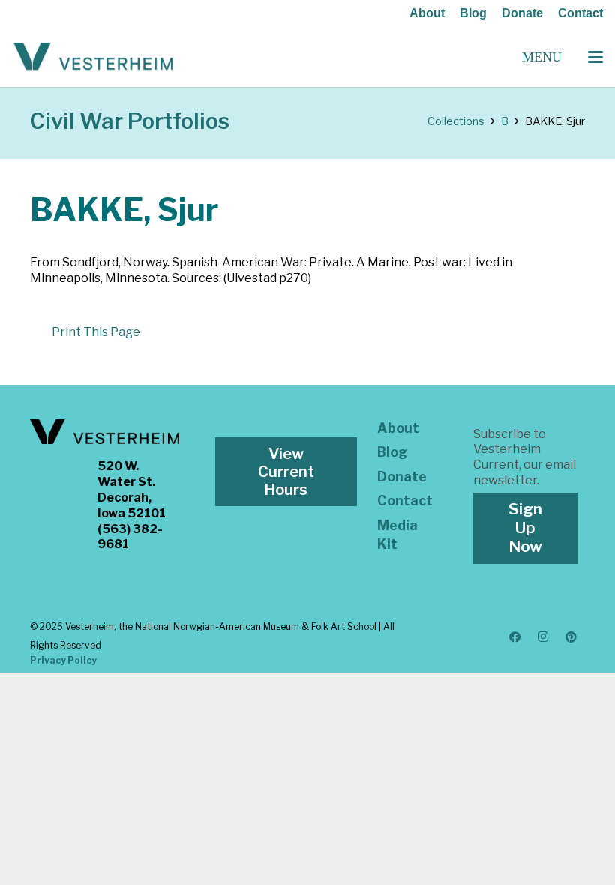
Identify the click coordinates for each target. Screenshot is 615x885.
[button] (595, 57)
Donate (522, 13)
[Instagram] (543, 637)
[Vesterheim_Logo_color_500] (93, 57)
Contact (580, 13)
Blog (473, 13)
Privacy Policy (63, 660)
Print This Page (96, 332)
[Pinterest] (571, 637)
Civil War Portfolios (130, 121)
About (427, 13)
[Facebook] (515, 637)
